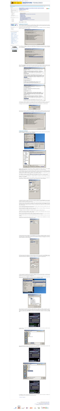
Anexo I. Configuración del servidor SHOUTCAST (25, 17)
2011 (12, 20)
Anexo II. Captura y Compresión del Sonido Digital (25, 18)
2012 (12, 19)
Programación (12, 13)
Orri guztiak (21, 20)
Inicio (11, 9)
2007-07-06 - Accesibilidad (13, 34)
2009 (12, 21)
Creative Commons (47, 402)
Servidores (12, 14)
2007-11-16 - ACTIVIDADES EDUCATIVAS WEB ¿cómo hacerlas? (14, 33)
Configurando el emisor (22, 15)
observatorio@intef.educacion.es (46, 403)
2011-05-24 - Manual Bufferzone (14, 36)
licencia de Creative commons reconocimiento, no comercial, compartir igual (14, 49)
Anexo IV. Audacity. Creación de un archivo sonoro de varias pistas (27, 19)
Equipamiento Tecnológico (13, 10)
